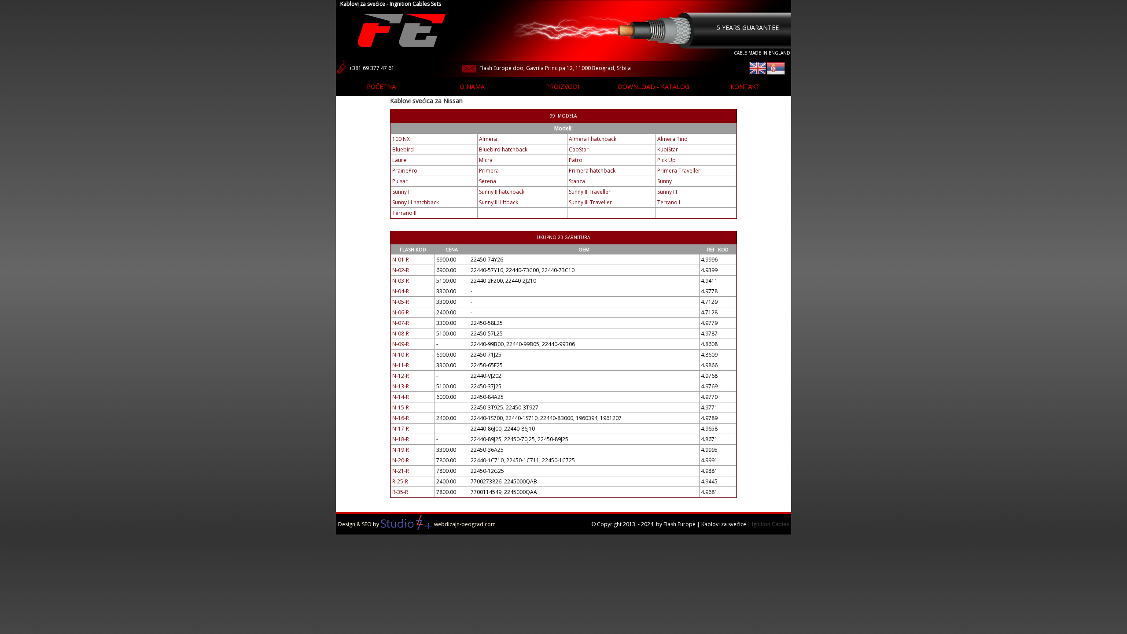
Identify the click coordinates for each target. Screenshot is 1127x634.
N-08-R (400, 333)
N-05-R (400, 302)
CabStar (579, 149)
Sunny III (667, 191)
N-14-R (400, 397)
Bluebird (403, 149)
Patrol (576, 160)
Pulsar (400, 181)
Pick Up (666, 160)
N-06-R (400, 312)
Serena (487, 181)
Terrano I (668, 202)
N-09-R (400, 344)
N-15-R (400, 407)
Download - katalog (653, 86)
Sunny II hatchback (501, 191)
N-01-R (400, 259)
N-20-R (400, 460)
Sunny (664, 181)
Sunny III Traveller (590, 202)
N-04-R (400, 291)
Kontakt (745, 86)
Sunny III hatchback (415, 202)
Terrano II (404, 213)
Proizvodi (562, 86)
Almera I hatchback (592, 139)
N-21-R (400, 471)
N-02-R (400, 270)
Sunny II (401, 191)
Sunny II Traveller (590, 191)
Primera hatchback (592, 170)
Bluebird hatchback (503, 149)
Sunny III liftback (498, 202)
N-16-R (400, 418)
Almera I (489, 139)
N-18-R (400, 439)
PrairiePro (404, 170)
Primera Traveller (678, 170)
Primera (489, 170)
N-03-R (400, 280)
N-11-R (400, 365)
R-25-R (400, 481)
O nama (472, 86)
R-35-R (400, 492)
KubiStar (667, 149)
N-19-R (400, 449)
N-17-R (400, 428)
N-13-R (400, 386)
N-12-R (400, 376)
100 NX (401, 139)
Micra (486, 160)
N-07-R (400, 323)
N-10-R (400, 354)
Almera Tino (672, 139)
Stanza (577, 181)
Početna (381, 86)
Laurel (400, 160)
